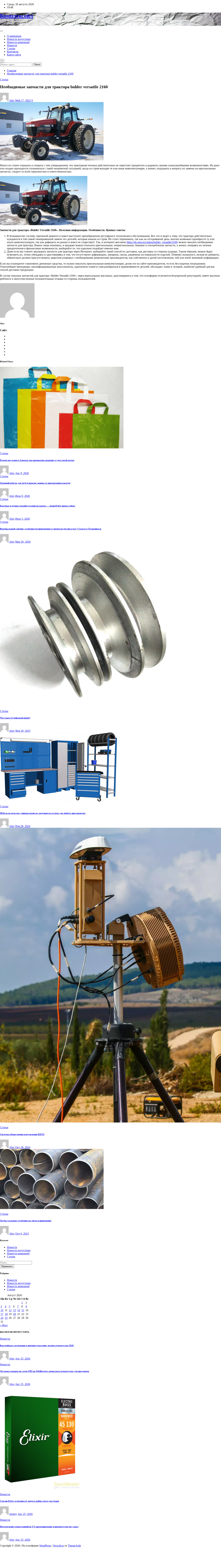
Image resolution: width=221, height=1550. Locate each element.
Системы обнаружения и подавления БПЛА (22, 1134)
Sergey (13, 1514)
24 (2, 1317)
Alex (12, 100)
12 (10, 1310)
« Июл (4, 1325)
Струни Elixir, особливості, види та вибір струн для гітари (29, 1501)
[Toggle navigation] (1, 31)
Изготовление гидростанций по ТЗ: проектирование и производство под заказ (39, 1526)
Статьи (11, 48)
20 (14, 1314)
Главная (11, 70)
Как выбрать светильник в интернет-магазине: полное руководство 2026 (37, 1345)
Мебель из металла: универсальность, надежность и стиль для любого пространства (42, 813)
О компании (14, 36)
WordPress (45, 1545)
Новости (12, 45)
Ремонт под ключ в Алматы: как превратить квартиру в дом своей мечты (37, 460)
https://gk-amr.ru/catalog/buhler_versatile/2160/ (152, 242)
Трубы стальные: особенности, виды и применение (25, 1220)
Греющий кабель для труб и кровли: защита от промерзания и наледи (35, 483)
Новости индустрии (19, 39)
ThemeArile (74, 1545)
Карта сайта (14, 54)
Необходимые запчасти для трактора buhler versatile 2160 (40, 73)
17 (2, 1314)
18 (6, 1314)
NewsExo (58, 1545)
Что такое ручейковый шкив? (15, 718)
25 (6, 1317)
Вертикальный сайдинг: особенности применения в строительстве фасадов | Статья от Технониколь (50, 528)
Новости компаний (18, 42)
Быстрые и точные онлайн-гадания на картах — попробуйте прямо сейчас (37, 506)
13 (14, 1310)
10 (2, 1310)
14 (18, 1310)
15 (22, 1310)
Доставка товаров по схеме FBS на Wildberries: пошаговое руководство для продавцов (44, 1371)
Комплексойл (16, 16)
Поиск (37, 64)
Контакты (12, 51)
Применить (7, 1266)
